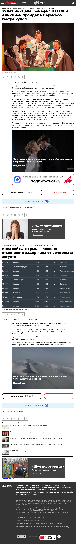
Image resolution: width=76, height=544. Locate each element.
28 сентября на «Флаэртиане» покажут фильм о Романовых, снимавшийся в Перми (36, 444)
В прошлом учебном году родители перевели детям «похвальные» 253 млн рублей (36, 438)
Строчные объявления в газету (25, 490)
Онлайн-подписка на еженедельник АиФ (43, 487)
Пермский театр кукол (9, 72)
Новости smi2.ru (8, 240)
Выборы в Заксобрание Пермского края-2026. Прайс (32, 492)
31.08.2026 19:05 (6, 245)
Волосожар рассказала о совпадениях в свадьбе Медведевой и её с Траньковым (35, 432)
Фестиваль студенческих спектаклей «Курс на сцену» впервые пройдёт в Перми (42, 160)
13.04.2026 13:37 (6, 8)
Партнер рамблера (32, 536)
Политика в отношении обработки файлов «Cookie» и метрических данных (39, 523)
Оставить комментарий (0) (59, 192)
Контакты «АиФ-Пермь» (64, 487)
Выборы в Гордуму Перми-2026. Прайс (61, 492)
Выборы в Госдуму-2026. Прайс (46, 490)
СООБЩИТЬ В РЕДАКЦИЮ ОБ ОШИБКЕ (26, 494)
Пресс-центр (35, 485)
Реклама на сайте (46, 485)
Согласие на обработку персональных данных (30, 520)
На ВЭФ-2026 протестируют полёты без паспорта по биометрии (30, 451)
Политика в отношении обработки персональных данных (33, 522)
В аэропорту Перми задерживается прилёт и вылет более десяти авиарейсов (41, 377)
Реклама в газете (59, 485)
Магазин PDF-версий (22, 487)
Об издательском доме (23, 485)
